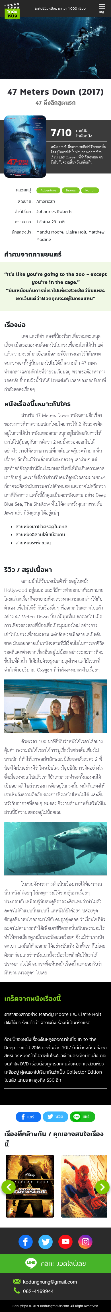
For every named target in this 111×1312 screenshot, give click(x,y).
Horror (90, 190)
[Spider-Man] (85, 1186)
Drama (70, 190)
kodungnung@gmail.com (50, 1282)
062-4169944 (38, 1291)
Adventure (48, 190)
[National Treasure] (30, 1186)
